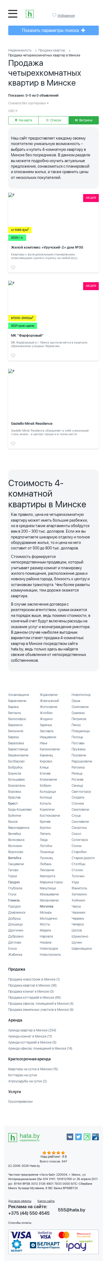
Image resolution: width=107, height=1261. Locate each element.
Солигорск (80, 840)
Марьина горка (51, 882)
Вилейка (14, 834)
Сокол (76, 834)
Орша (76, 701)
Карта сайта (46, 1201)
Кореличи (47, 809)
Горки (12, 876)
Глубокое (15, 888)
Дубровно (16, 936)
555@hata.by (71, 1210)
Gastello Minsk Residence (31, 423)
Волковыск (16, 840)
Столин (77, 870)
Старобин (79, 852)
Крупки (45, 828)
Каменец (46, 755)
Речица (77, 773)
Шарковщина (82, 948)
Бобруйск (15, 767)
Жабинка (15, 955)
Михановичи (49, 900)
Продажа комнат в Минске (31, 991)
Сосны (76, 846)
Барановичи (17, 701)
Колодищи (48, 792)
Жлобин (46, 713)
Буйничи (14, 816)
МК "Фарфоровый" (27, 335)
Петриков (79, 719)
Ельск (12, 948)
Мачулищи (48, 888)
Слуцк (76, 816)
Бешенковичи (18, 755)
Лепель (45, 834)
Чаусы (76, 906)
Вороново (15, 852)
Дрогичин (15, 930)
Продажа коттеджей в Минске (34, 997)
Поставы (78, 743)
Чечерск (78, 924)
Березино (15, 725)
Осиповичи (80, 707)
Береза (13, 737)
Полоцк (77, 737)
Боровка (14, 792)
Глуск (12, 894)
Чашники (78, 912)
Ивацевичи (48, 737)
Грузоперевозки (20, 1102)
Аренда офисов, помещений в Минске (40, 1048)
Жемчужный (49, 701)
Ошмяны (78, 713)
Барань (13, 707)
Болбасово (16, 761)
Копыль (45, 803)
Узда (75, 882)
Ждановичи (49, 695)
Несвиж (46, 942)
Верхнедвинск (19, 828)
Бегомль (14, 713)
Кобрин (45, 786)
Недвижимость (20, 50)
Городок (14, 906)
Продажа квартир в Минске (32, 985)
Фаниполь (79, 888)
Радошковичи (82, 761)
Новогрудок (49, 948)
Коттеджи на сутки (22, 1075)
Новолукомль (50, 955)
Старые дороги (83, 858)
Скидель (78, 797)
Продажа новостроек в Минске (34, 979)
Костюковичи (50, 816)
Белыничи (15, 731)
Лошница (47, 852)
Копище (46, 797)
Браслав (14, 797)
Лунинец (46, 858)
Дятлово (14, 942)
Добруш (14, 918)
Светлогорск (81, 792)
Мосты (45, 924)
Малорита (47, 876)
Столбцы (78, 864)
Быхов (13, 822)
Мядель (45, 930)
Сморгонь (79, 828)
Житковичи (48, 707)
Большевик (16, 779)
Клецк (44, 767)
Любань (46, 864)
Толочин (78, 876)
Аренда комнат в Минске (30, 1036)
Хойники (78, 900)
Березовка (16, 743)
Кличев (45, 773)
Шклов (77, 930)
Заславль (47, 731)
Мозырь (46, 912)
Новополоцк (81, 695)
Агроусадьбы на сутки (27, 1081)
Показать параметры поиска (51, 30)
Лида (43, 840)
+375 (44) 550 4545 (29, 1213)
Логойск (46, 846)
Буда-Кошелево (20, 809)
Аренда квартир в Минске (32, 1030)
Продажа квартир (51, 50)
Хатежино (79, 894)
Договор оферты (19, 1201)
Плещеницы (81, 731)
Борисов (14, 773)
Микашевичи (49, 894)
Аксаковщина (18, 695)
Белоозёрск (17, 719)
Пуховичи (79, 755)
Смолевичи (80, 822)
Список (55, 120)
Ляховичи (47, 870)
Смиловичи (80, 809)
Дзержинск (17, 912)
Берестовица (18, 749)
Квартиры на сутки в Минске (33, 1069)
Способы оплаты (19, 1223)
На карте (25, 120)
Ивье (43, 743)
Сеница (77, 786)
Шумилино (80, 936)
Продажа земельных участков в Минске (41, 1010)
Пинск (76, 725)
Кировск (46, 761)
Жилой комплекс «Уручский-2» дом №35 (47, 247)
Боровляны (16, 786)
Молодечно (48, 918)
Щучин (77, 942)
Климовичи (48, 779)
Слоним (78, 803)
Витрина (85, 120)
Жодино (46, 719)
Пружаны (79, 749)
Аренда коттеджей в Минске (32, 1042)
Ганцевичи (16, 864)
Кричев (45, 822)
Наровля (46, 936)
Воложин (15, 846)
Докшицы (15, 924)
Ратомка (78, 767)
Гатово (13, 870)
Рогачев (77, 779)
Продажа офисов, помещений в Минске (41, 1004)
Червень (78, 918)
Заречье (46, 725)
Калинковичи (50, 749)
